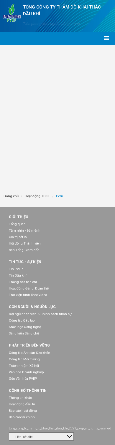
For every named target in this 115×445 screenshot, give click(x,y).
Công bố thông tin (28, 390)
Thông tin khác (20, 398)
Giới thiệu (18, 217)
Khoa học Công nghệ (25, 327)
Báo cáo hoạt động (23, 411)
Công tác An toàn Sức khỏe (29, 353)
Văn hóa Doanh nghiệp (26, 372)
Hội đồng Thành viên (25, 243)
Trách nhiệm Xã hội (24, 366)
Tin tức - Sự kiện (25, 262)
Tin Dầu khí (18, 275)
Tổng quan (17, 224)
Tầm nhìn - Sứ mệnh (24, 230)
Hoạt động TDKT (37, 196)
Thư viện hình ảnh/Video (28, 295)
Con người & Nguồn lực (32, 307)
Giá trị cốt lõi (18, 237)
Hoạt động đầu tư (22, 404)
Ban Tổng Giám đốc (24, 250)
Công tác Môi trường (24, 359)
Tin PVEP (16, 269)
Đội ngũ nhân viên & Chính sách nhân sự (40, 314)
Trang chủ (11, 196)
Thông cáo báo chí (23, 282)
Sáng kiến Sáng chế (24, 333)
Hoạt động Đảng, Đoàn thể (29, 288)
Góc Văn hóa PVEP (23, 379)
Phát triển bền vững (29, 345)
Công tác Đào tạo (21, 320)
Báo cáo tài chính (22, 417)
